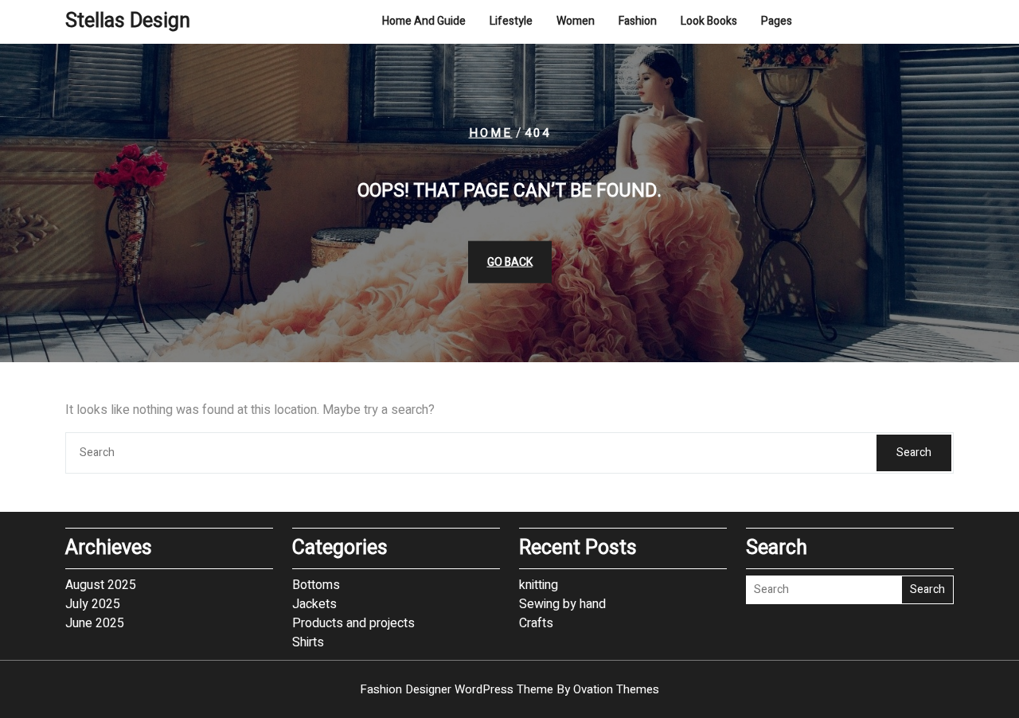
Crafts (536, 623)
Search (913, 452)
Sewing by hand (562, 604)
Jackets (314, 604)
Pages (776, 21)
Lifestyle (511, 21)
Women (575, 21)
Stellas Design (127, 21)
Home (491, 133)
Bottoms (316, 585)
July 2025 (92, 604)
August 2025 (100, 585)
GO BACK (510, 261)
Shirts (308, 642)
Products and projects (353, 623)
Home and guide (424, 21)
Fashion (638, 21)
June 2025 (94, 623)
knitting (538, 585)
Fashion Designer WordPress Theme (509, 689)
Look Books (709, 21)
